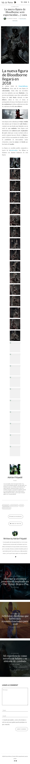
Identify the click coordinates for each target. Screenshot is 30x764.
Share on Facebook (16, 516)
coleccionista (14, 505)
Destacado (23, 18)
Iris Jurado (16, 587)
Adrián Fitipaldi (12, 18)
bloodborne (6, 505)
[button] (15, 163)
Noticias (15, 20)
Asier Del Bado (16, 664)
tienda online (14, 150)
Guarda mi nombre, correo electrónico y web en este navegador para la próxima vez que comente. (14, 722)
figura (21, 505)
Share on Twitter (16, 523)
